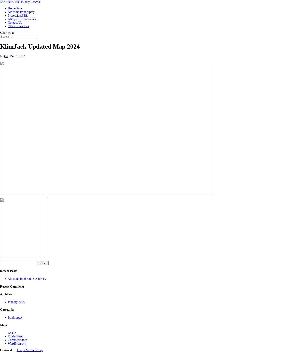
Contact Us (15, 22)
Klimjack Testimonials (22, 19)
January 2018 (16, 302)
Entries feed (15, 336)
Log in (12, 332)
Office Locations (18, 26)
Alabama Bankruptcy (21, 12)
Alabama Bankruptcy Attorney (27, 278)
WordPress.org (17, 343)
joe (6, 56)
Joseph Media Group (30, 350)
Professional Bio (18, 15)
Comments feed (17, 340)
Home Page (15, 8)
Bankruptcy (15, 317)
